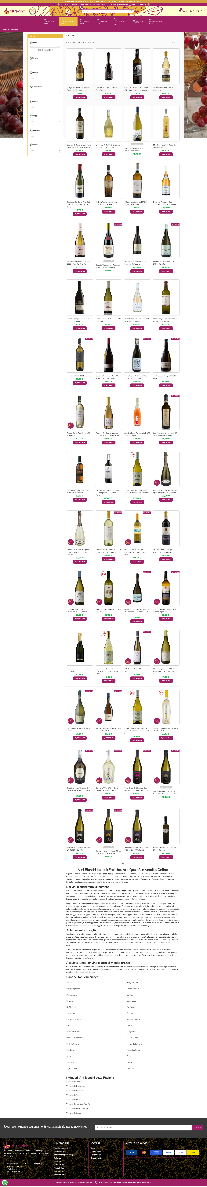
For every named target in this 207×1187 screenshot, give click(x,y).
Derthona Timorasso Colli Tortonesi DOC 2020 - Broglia (164, 203)
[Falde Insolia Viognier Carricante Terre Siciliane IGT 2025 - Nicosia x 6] (166, 941)
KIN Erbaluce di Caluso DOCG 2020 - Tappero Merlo (135, 377)
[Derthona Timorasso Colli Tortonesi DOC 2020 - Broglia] (166, 181)
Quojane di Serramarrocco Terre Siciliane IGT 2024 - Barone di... (79, 146)
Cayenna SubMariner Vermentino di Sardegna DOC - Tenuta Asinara (108, 492)
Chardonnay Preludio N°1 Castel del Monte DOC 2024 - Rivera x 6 (165, 671)
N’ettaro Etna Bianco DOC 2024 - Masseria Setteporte (137, 262)
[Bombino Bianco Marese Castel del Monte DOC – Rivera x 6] (79, 588)
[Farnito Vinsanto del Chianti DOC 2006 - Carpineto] (166, 826)
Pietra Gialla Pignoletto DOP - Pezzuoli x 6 (135, 1077)
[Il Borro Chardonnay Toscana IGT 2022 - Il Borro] (166, 883)
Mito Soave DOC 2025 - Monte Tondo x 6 (136, 670)
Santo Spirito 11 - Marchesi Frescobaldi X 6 (134, 906)
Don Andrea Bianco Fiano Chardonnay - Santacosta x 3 (78, 1134)
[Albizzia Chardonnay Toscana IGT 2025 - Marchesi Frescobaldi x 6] (108, 883)
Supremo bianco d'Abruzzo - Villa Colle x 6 (108, 610)
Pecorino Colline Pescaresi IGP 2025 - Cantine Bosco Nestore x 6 (136, 731)
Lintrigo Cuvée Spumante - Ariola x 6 (108, 1023)
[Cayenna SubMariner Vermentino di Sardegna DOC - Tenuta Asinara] (108, 469)
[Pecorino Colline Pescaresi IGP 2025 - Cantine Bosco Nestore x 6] (137, 707)
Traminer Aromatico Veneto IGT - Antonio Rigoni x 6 (165, 610)
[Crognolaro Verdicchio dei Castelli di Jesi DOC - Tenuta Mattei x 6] (108, 941)
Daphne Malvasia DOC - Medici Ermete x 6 (78, 729)
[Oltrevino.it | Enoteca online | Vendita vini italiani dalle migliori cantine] (14, 11)
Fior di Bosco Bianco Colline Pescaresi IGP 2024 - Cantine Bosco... (107, 671)
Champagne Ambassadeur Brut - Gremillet (79, 670)
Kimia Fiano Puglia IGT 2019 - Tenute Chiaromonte (135, 149)
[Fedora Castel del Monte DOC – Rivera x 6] (79, 412)
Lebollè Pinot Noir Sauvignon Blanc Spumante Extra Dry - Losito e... (78, 552)
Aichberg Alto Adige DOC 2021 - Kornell (166, 377)
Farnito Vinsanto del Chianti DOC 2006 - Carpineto (165, 848)
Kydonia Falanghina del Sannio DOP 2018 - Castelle (107, 203)
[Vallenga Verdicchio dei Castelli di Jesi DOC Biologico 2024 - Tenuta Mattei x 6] (137, 941)
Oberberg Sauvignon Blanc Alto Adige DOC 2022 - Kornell (107, 377)
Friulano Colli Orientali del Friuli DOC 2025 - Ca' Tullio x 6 (78, 848)
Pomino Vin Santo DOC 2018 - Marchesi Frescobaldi (78, 491)
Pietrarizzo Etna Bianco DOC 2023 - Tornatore (163, 262)
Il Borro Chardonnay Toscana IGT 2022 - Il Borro (165, 906)
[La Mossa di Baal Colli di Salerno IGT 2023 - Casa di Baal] (108, 124)
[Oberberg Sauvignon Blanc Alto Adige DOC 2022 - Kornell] (108, 355)
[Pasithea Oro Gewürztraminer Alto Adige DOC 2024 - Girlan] (108, 412)
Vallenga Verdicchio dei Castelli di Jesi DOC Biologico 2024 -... (137, 963)
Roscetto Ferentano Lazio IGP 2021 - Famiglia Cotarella (78, 262)
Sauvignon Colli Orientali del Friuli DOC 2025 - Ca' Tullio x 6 (108, 852)
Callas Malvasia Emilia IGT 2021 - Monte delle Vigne (137, 203)
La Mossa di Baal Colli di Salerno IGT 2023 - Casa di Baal (108, 146)
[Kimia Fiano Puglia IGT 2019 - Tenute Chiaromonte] (137, 124)
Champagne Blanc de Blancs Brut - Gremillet (108, 1134)
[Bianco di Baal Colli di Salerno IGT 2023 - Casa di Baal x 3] (79, 941)
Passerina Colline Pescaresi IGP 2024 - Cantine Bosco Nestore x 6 (136, 492)
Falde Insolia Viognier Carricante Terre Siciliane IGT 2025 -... (165, 963)
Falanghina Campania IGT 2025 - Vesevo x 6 (136, 1134)
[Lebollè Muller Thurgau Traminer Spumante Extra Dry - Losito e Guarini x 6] (166, 469)
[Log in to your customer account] (192, 11)
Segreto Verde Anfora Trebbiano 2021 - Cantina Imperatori (108, 266)
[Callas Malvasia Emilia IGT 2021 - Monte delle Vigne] (137, 181)
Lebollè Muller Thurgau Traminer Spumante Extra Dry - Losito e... (165, 491)
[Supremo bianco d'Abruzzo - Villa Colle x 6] (108, 588)
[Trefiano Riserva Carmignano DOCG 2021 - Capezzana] (166, 528)
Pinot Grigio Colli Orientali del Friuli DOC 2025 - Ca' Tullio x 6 (136, 789)
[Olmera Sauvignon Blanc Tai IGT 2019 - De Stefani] (79, 297)
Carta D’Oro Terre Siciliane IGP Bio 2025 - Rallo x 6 (108, 1077)
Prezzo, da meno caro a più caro (79, 42)
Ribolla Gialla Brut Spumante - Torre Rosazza (107, 89)
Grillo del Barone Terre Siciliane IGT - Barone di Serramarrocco (136, 89)
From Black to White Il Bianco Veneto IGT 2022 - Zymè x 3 (78, 1077)
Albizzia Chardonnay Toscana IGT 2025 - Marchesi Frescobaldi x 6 (108, 906)
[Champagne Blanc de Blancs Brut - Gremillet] (108, 1112)
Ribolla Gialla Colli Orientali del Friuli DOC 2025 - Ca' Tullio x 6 (78, 1020)
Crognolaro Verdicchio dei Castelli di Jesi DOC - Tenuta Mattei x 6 (108, 963)
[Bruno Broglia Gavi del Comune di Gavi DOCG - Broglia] (137, 297)
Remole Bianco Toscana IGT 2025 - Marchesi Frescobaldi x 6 (108, 551)
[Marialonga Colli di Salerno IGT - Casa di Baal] (166, 124)
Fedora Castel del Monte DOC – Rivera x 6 (79, 434)
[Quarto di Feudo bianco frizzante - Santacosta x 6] (166, 707)
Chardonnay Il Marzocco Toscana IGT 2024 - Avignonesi (165, 320)
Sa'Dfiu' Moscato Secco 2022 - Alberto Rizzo (165, 89)
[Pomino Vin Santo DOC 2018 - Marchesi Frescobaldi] (79, 469)
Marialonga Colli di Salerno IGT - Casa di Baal (165, 146)
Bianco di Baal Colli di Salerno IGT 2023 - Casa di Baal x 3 (80, 963)
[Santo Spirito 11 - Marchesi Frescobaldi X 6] (137, 883)
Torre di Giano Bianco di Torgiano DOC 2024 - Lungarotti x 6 (165, 1020)
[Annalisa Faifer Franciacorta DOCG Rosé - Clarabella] (137, 412)
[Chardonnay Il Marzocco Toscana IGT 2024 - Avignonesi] (166, 297)
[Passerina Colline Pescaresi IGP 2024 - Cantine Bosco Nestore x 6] (137, 469)
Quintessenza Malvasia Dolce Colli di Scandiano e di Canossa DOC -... (137, 611)
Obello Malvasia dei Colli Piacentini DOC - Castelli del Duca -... (135, 552)
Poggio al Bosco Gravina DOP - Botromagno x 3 (165, 1138)
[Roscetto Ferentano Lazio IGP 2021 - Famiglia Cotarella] (79, 240)
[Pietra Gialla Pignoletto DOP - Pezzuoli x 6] (137, 1055)
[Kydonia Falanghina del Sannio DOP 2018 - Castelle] (108, 181)
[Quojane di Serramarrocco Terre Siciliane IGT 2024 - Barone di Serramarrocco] (79, 124)
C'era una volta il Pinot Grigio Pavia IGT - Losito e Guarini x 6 (107, 789)
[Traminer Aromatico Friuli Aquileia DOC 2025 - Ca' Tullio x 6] (137, 826)
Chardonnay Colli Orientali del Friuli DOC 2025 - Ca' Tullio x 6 (165, 792)
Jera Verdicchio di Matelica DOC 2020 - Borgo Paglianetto (165, 434)
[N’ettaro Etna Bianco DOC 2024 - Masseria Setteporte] (137, 240)
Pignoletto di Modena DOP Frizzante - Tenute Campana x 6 (79, 906)
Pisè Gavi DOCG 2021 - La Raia (79, 376)
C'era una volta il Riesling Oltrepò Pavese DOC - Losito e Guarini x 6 (80, 790)
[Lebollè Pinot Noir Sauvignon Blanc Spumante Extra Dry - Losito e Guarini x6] (79, 528)
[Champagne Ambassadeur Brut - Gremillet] (79, 648)
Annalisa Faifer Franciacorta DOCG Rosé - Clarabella (137, 434)
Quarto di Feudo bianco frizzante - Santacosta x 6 (165, 729)
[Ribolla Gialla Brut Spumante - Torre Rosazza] (108, 66)
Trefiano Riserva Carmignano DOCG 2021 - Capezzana (163, 551)
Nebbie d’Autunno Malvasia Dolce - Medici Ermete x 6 (108, 729)
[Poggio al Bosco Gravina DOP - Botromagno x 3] (166, 1112)
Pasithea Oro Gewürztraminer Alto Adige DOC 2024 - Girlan (107, 434)
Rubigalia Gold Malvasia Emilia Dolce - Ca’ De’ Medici (78, 89)
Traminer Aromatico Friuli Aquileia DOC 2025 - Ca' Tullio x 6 (136, 848)
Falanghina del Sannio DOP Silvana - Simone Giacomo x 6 (164, 1080)
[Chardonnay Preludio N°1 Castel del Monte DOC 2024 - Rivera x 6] (166, 648)
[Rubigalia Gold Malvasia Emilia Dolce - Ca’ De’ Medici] (79, 66)
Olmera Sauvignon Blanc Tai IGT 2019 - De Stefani (79, 320)
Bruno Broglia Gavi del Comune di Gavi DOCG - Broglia (137, 320)
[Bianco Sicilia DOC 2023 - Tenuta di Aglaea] (108, 297)
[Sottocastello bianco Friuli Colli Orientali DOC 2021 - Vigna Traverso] (79, 181)
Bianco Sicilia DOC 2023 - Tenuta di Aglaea (108, 320)
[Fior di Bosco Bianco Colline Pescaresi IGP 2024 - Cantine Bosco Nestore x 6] (108, 648)
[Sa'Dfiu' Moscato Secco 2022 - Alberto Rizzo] (166, 66)
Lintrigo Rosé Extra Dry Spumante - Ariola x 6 (137, 1023)
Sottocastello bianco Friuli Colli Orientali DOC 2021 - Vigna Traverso (78, 204)
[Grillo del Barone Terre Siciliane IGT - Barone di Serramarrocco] (137, 66)
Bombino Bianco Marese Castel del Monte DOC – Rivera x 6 (78, 610)
